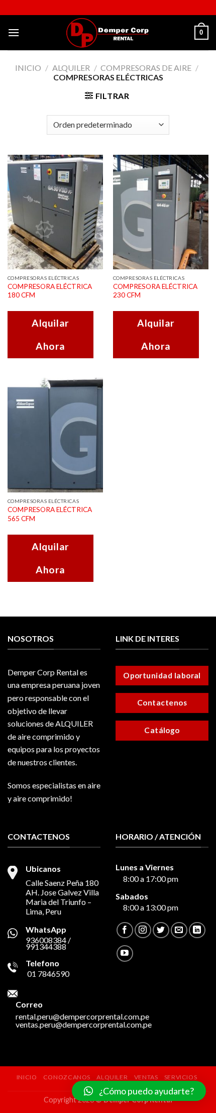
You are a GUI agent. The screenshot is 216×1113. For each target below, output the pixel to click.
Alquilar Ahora (50, 334)
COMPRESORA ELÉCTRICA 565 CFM (50, 514)
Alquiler (71, 67)
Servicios (180, 1077)
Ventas (146, 1077)
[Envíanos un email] (179, 930)
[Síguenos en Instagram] (143, 930)
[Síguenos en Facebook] (125, 930)
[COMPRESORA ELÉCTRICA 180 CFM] (55, 212)
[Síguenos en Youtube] (125, 953)
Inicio (28, 67)
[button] (139, 1091)
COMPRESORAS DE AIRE (145, 67)
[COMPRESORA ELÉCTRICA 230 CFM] (160, 212)
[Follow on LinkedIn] (197, 930)
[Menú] (14, 32)
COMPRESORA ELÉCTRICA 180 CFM (50, 290)
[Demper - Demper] (108, 32)
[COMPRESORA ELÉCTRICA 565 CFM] (55, 435)
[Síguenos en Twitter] (161, 930)
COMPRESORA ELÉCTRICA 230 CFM (155, 290)
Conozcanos (66, 1077)
